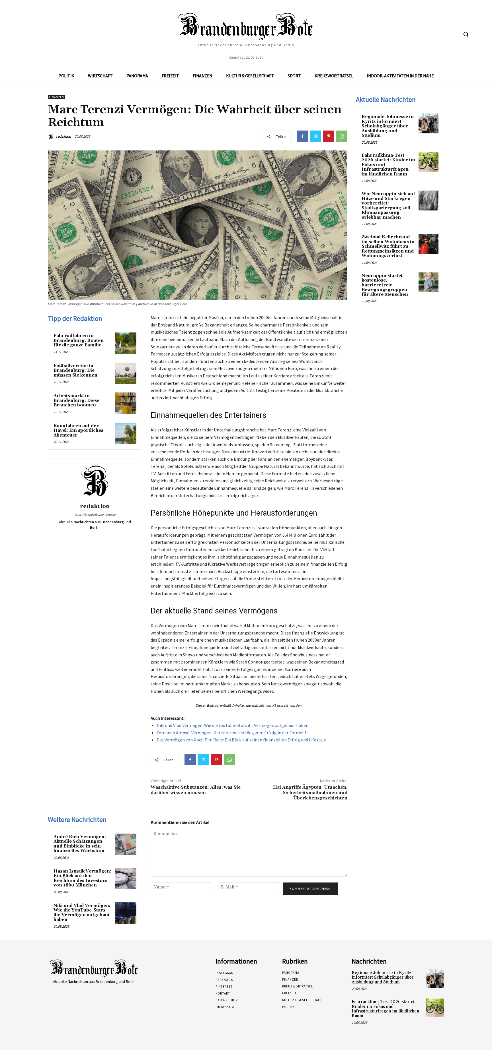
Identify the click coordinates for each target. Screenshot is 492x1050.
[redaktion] (51, 136)
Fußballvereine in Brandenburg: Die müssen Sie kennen (75, 370)
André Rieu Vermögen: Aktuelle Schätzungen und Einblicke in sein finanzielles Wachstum (80, 844)
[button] (466, 34)
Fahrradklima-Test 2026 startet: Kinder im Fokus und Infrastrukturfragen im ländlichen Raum (385, 1009)
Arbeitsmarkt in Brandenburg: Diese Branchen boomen (76, 400)
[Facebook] (302, 136)
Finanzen (56, 97)
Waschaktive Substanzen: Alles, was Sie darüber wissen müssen (196, 789)
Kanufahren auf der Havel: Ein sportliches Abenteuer (78, 430)
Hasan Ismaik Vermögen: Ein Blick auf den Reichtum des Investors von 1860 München (82, 878)
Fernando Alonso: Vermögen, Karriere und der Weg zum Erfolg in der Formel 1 (232, 732)
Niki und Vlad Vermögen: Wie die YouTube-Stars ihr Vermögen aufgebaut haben (232, 725)
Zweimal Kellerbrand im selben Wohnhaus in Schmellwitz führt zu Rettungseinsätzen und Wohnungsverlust (388, 246)
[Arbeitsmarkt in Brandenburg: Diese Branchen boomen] (125, 403)
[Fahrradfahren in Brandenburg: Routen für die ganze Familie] (125, 343)
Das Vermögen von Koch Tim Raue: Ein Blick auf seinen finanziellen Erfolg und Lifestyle (241, 740)
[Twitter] (315, 136)
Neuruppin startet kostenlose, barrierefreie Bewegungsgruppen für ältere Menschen (385, 285)
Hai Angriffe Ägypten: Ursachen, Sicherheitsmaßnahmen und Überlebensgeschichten (310, 792)
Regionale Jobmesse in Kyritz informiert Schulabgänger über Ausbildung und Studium (388, 126)
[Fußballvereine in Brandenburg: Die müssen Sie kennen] (125, 373)
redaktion (63, 136)
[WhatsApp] (341, 136)
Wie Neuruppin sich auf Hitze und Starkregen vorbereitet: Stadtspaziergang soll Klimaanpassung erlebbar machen (388, 205)
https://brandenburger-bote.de (94, 514)
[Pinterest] (328, 136)
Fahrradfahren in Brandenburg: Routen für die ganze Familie (79, 340)
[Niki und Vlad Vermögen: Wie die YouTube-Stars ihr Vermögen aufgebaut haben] (125, 913)
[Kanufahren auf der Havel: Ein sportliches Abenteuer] (125, 433)
